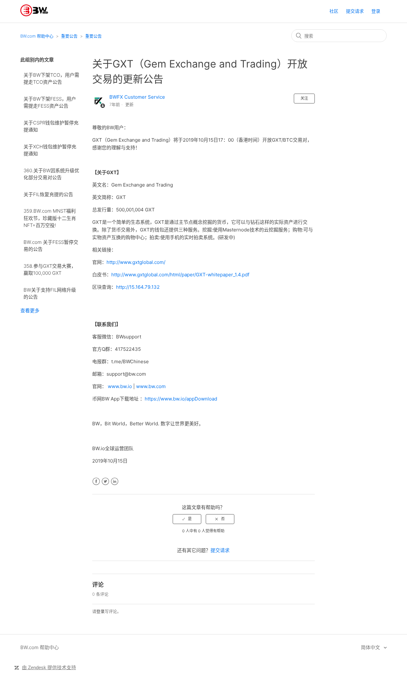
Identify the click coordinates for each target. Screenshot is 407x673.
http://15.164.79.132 (138, 287)
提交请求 (355, 11)
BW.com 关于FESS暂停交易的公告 (51, 245)
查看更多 (29, 311)
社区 (333, 11)
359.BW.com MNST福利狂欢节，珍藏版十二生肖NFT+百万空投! (50, 218)
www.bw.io (120, 386)
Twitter (105, 481)
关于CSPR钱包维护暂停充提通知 (51, 126)
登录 (100, 611)
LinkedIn (115, 481)
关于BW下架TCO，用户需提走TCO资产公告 (51, 78)
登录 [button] (375, 11)
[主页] (34, 14)
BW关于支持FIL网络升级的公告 (50, 293)
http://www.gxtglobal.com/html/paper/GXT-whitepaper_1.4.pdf (180, 275)
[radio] (187, 519)
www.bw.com (151, 386)
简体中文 (371, 647)
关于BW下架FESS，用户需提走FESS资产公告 (50, 102)
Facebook (96, 481)
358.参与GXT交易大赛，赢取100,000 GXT (50, 269)
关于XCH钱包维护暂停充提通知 (50, 150)
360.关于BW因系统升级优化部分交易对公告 (51, 174)
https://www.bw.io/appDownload (181, 399)
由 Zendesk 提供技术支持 (49, 667)
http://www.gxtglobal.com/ (136, 262)
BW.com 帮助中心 (36, 36)
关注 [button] (304, 98)
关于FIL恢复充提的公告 (48, 194)
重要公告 (69, 36)
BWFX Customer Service (137, 97)
